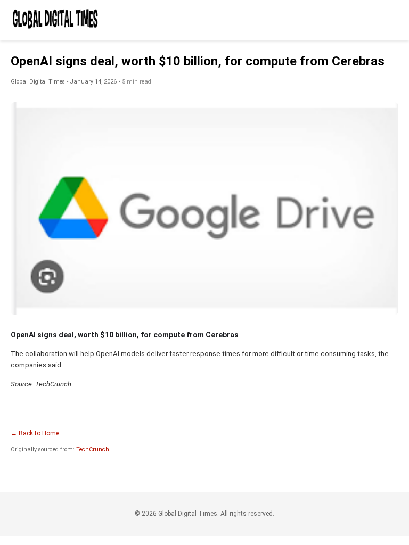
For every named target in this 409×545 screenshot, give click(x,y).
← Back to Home (35, 433)
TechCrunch (92, 449)
